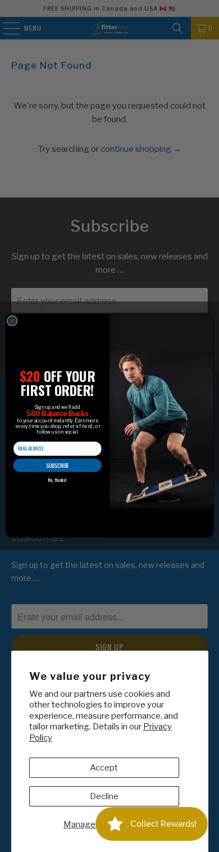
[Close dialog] (12, 321)
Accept (104, 768)
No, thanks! (57, 480)
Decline (104, 796)
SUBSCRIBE (57, 466)
